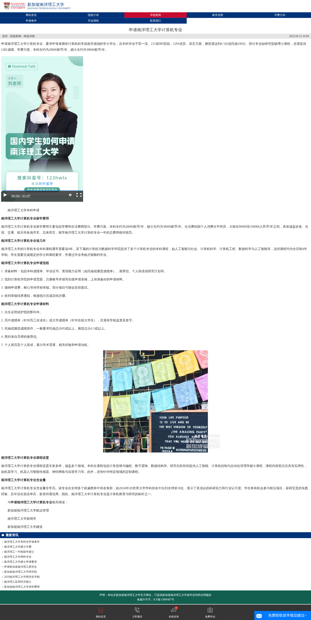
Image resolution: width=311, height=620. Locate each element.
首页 (5, 36)
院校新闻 (15, 36)
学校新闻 (155, 15)
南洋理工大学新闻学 (22, 518)
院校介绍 (93, 15)
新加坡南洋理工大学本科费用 (22, 586)
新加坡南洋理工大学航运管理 (28, 510)
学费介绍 (279, 15)
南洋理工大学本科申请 (23, 210)
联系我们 (155, 20)
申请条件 (31, 20)
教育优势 (217, 15)
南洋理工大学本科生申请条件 (22, 541)
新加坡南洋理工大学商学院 (20, 571)
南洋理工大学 (17, 43)
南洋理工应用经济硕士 (17, 581)
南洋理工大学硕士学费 (17, 546)
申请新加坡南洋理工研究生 (20, 566)
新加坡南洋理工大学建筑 (25, 527)
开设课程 (93, 20)
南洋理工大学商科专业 (17, 556)
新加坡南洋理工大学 (45, 4)
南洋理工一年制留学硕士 (19, 551)
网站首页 (31, 15)
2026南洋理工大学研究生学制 (22, 576)
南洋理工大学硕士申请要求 (20, 561)
